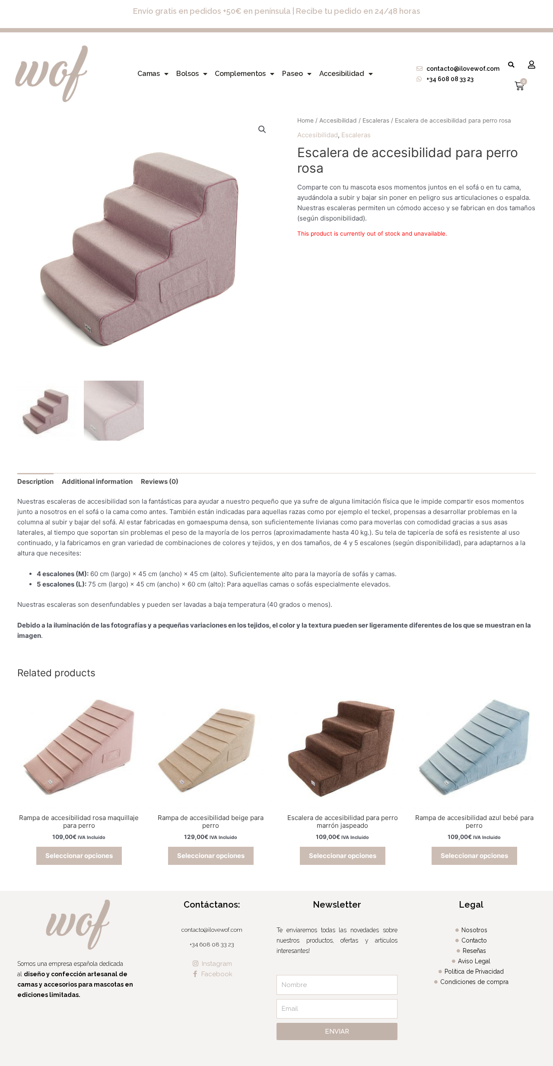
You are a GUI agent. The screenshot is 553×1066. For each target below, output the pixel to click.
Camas (148, 73)
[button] (511, 65)
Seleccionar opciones (79, 856)
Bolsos (187, 73)
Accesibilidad (342, 73)
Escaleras (375, 120)
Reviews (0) (159, 481)
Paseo (292, 73)
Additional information (97, 481)
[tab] (35, 481)
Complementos (240, 73)
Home (305, 120)
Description (35, 481)
